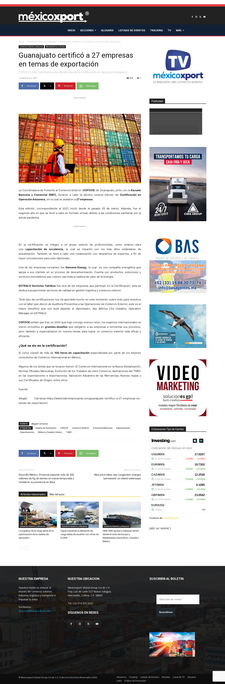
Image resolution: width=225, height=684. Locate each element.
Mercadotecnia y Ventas (55, 46)
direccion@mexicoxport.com (35, 611)
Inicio (21, 41)
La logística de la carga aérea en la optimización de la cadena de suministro (36, 534)
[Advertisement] (80, 105)
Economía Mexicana (102, 428)
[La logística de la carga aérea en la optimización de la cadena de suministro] (38, 515)
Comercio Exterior (80, 428)
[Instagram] (196, 17)
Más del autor (57, 494)
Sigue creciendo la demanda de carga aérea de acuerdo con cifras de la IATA (80, 534)
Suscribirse (166, 612)
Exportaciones (123, 428)
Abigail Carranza (39, 423)
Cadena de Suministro (45, 428)
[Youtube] (204, 17)
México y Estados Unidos (50, 432)
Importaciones (27, 432)
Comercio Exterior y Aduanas (41, 41)
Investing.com (171, 518)
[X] (200, 17)
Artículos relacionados (33, 494)
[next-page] (26, 548)
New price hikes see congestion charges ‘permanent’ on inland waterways (117, 476)
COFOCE (64, 428)
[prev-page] (21, 548)
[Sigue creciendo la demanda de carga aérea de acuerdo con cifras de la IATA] (80, 515)
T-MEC (69, 432)
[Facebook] (192, 17)
